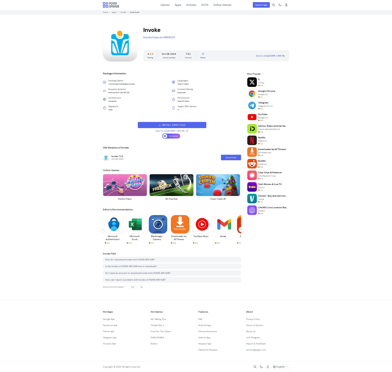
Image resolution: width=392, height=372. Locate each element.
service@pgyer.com (256, 349)
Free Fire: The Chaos (161, 331)
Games (165, 5)
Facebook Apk (110, 325)
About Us (251, 331)
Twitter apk (108, 331)
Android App (204, 325)
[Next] (241, 229)
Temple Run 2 (157, 325)
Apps (178, 5)
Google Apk (109, 319)
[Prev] (102, 229)
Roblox (154, 343)
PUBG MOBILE (157, 337)
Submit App (261, 5)
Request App (204, 343)
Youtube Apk (109, 343)
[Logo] (111, 5)
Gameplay (173, 136)
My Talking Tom (158, 319)
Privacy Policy (253, 319)
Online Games (222, 5)
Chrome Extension (207, 331)
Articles (191, 5)
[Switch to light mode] (280, 5)
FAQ (200, 319)
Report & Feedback (256, 343)
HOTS (204, 5)
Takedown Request (207, 349)
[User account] (286, 5)
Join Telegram (253, 337)
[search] (273, 5)
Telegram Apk (110, 337)
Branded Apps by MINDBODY (159, 37)
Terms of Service (254, 325)
